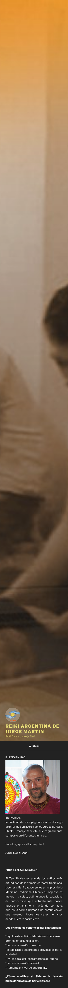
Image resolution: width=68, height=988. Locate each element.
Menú (35, 745)
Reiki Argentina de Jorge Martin (32, 729)
